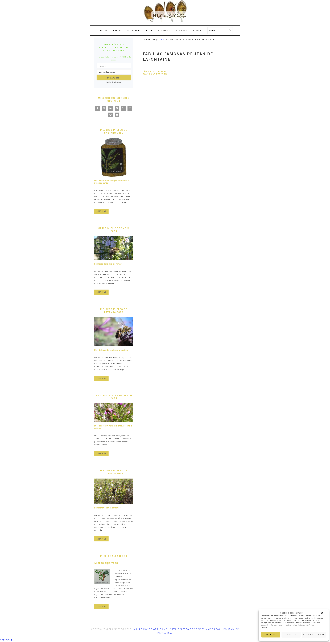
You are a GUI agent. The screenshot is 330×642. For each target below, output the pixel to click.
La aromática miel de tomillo (107, 508)
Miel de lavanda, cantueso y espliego (111, 350)
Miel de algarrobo (106, 562)
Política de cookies (191, 629)
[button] (322, 613)
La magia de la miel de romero (108, 264)
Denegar (291, 634)
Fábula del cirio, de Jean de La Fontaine (155, 72)
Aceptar (270, 634)
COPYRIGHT (6, 640)
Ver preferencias (314, 634)
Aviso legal (214, 629)
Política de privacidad (113, 82)
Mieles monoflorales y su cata (154, 629)
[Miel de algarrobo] (102, 577)
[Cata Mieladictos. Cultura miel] (165, 23)
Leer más (101, 211)
